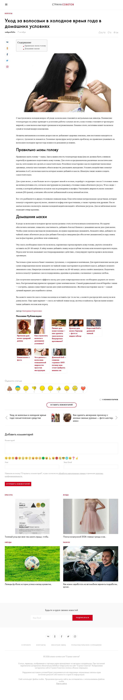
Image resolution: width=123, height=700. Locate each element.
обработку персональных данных (72, 473)
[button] (6, 418)
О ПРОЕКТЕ (26, 645)
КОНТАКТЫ (41, 645)
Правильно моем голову (35, 46)
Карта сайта (61, 683)
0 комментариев (110, 400)
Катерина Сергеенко (32, 311)
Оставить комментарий (61, 405)
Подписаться (82, 618)
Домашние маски (32, 48)
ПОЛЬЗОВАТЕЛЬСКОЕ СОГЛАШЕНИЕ (86, 645)
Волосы (8, 13)
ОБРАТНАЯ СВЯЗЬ (58, 645)
